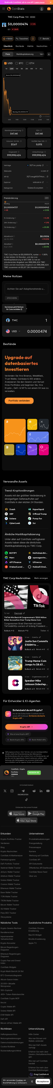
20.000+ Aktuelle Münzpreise (8, 984)
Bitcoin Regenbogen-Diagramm (10, 948)
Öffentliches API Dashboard (40, 868)
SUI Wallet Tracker (8, 909)
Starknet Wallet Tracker (11, 868)
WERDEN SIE (34, 773)
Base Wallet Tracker (9, 892)
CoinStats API (34, 860)
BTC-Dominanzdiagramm (11, 975)
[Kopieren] (43, 165)
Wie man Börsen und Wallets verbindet (37, 1039)
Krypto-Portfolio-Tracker (11, 839)
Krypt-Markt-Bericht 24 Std (12, 971)
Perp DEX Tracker (8, 913)
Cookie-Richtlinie (8, 1046)
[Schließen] (50, 2)
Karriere (32, 851)
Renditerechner (7, 932)
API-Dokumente (35, 864)
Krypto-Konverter (8, 943)
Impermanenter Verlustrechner (7, 937)
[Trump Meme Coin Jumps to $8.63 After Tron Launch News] (15, 663)
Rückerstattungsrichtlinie (11, 1051)
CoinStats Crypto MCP (10, 998)
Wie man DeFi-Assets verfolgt (38, 1046)
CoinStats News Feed (38, 872)
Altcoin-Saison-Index (9, 979)
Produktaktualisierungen (39, 839)
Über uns (33, 876)
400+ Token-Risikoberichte (12, 994)
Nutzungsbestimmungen (11, 1038)
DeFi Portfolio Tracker (10, 864)
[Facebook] (26, 800)
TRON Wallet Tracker (10, 900)
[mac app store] (26, 820)
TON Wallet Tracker (9, 896)
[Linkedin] (41, 792)
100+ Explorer (6, 990)
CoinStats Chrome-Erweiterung (37, 929)
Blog (3, 847)
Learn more (39, 2)
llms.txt (3, 1002)
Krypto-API (25, 727)
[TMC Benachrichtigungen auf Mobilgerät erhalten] (33, 38)
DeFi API (4, 1019)
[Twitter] (5, 792)
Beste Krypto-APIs (17, 740)
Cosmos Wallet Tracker (10, 884)
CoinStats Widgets (8, 967)
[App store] (17, 813)
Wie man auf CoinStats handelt (38, 1062)
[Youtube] (48, 792)
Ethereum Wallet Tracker (11, 888)
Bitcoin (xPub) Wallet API (11, 1023)
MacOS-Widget (35, 935)
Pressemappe (35, 847)
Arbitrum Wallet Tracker (10, 876)
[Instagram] (12, 792)
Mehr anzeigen (41, 578)
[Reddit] (34, 792)
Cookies (19, 1080)
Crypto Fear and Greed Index (10, 961)
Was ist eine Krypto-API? (19, 734)
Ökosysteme (6, 917)
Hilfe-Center (34, 1034)
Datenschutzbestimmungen (12, 1042)
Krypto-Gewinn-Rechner (11, 928)
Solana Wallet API (8, 1011)
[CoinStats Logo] (15, 9)
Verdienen (5, 843)
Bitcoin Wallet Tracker (10, 905)
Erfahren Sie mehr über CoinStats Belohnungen (38, 1068)
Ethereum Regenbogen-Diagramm (11, 955)
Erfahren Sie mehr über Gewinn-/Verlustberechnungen (40, 1054)
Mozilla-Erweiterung (37, 939)
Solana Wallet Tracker (10, 880)
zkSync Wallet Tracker (10, 872)
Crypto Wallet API (8, 1007)
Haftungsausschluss (9, 1034)
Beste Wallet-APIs (39, 740)
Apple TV (33, 943)
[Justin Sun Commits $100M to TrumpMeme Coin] (15, 643)
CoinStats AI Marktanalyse (12, 855)
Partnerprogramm (8, 860)
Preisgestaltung (35, 843)
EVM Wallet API (7, 1015)
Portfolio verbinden (19, 400)
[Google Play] (36, 813)
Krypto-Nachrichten (9, 851)
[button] (43, 165)
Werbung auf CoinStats (39, 855)
